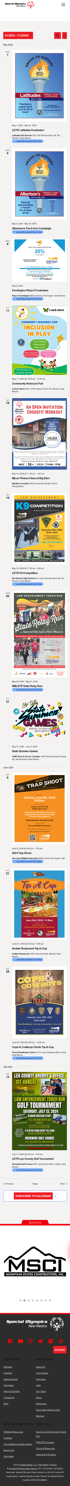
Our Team (41, 1391)
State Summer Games (25, 751)
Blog (6, 1403)
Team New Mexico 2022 (48, 1409)
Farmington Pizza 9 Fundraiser (30, 290)
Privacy (53, 1464)
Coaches (8, 1372)
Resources (41, 1403)
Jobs (38, 1385)
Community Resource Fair (27, 383)
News (39, 1397)
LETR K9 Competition (25, 573)
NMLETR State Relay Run (27, 686)
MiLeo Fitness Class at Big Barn (31, 478)
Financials (41, 1379)
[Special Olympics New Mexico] (21, 8)
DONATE (60, 1349)
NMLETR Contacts (45, 1442)
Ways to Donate (12, 1391)
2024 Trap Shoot (21, 853)
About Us (40, 1366)
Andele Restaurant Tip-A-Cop (29, 948)
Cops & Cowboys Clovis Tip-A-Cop (33, 1047)
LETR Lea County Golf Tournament (33, 1159)
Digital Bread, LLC (28, 1464)
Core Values (42, 1372)
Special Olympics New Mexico (23, 1468)
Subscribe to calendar (33, 1196)
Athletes (8, 1366)
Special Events (11, 1379)
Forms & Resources (45, 1448)
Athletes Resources (13, 1431)
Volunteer (9, 1385)
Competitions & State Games (18, 1444)
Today (35, 1183)
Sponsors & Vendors (46, 1454)
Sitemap (40, 1415)
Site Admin (43, 1464)
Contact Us (9, 1397)
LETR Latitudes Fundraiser (28, 130)
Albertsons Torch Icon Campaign (31, 228)
